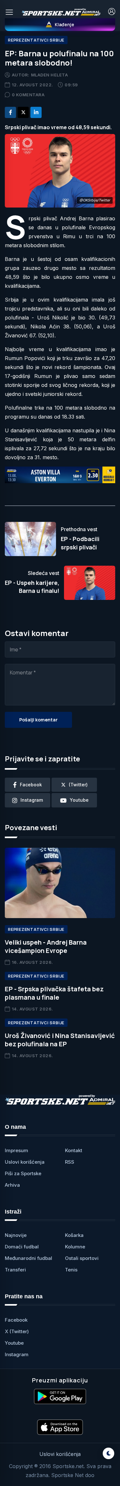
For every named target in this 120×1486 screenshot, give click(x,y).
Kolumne (75, 1247)
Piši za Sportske (23, 1173)
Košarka (74, 1235)
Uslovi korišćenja (24, 1162)
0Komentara (28, 94)
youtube (79, 800)
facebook (31, 784)
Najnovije (16, 1235)
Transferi (15, 1270)
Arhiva (12, 1185)
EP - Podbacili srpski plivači (80, 543)
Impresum (16, 1150)
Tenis (71, 1270)
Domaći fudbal (22, 1247)
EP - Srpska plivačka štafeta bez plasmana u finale (54, 993)
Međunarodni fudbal (28, 1258)
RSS (69, 1162)
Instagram (16, 1354)
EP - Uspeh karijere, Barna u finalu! (32, 586)
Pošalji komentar (38, 720)
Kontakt (73, 1150)
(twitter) (78, 784)
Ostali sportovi (82, 1258)
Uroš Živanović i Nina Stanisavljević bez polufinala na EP (60, 1039)
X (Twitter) (17, 1331)
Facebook (16, 1320)
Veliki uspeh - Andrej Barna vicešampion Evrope (46, 946)
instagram (31, 800)
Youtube (14, 1343)
